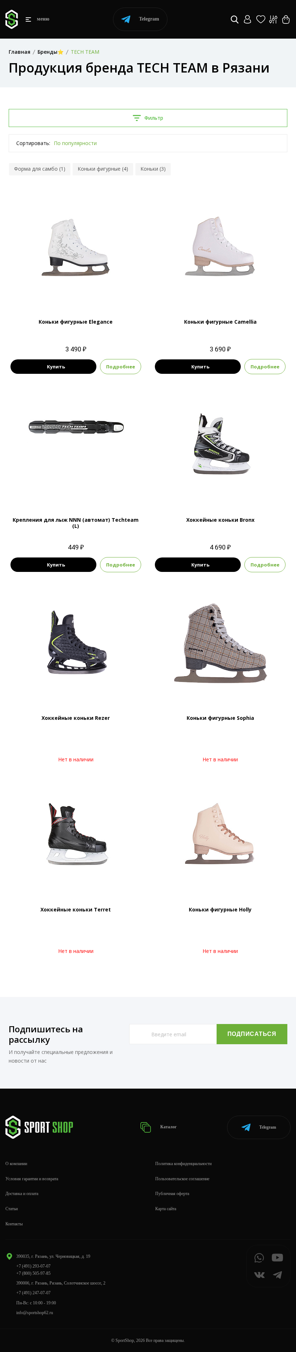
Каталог (168, 1126)
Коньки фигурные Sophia (220, 717)
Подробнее (120, 366)
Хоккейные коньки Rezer (76, 717)
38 (75, 292)
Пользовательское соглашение (182, 1178)
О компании (16, 1163)
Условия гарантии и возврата (31, 1178)
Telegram (149, 19)
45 (220, 490)
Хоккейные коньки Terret (75, 909)
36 (62, 292)
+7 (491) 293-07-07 (33, 1266)
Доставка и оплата (21, 1193)
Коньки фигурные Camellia (220, 321)
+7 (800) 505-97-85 (33, 1273)
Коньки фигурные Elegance (76, 321)
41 (88, 292)
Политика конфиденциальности (183, 1163)
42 (226, 292)
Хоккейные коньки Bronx (220, 519)
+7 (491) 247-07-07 (33, 1292)
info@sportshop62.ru (34, 1312)
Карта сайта (165, 1208)
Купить (56, 366)
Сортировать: (33, 143)
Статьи (11, 1208)
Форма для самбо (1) (39, 168)
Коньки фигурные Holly (220, 909)
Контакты (14, 1223)
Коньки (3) (153, 168)
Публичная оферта (172, 1193)
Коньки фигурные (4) (103, 168)
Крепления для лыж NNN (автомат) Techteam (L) (76, 522)
